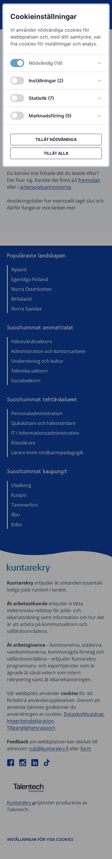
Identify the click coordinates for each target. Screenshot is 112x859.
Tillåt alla (56, 153)
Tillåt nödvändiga (56, 139)
